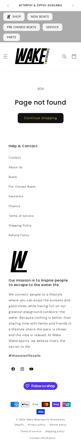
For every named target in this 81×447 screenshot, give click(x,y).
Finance (14, 206)
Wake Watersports (38, 419)
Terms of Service (21, 216)
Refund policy (58, 424)
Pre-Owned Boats (22, 186)
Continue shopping (40, 118)
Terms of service (31, 431)
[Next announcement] (73, 5)
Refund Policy (19, 235)
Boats (13, 177)
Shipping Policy (20, 225)
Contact (15, 157)
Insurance (16, 196)
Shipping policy (55, 431)
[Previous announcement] (8, 5)
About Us (15, 167)
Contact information (42, 437)
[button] (5, 56)
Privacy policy (36, 424)
